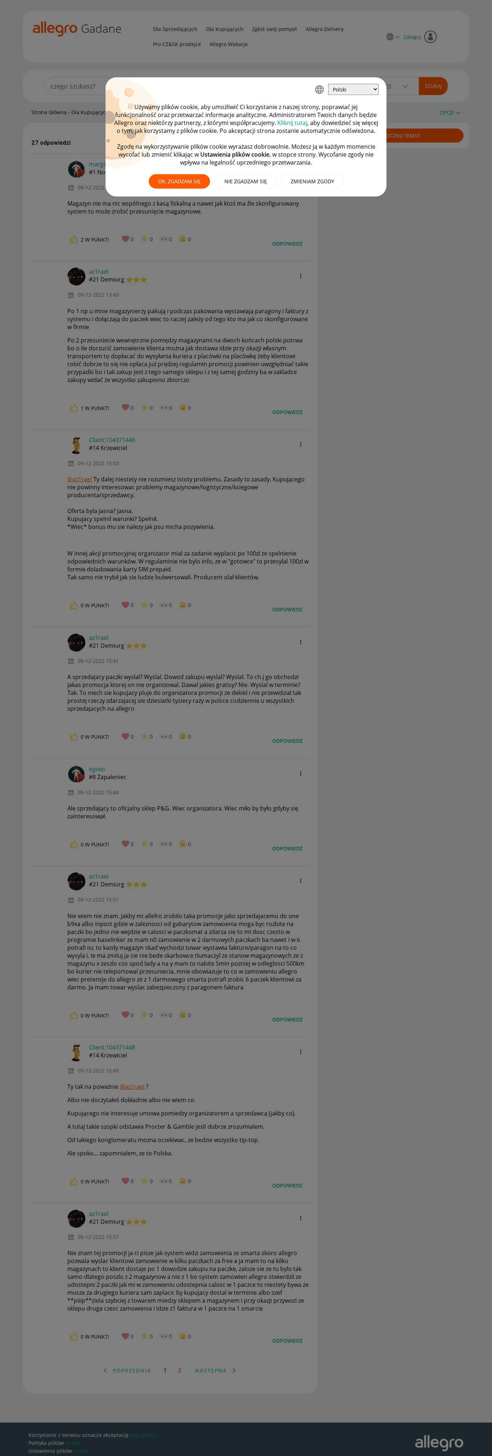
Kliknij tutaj (292, 123)
